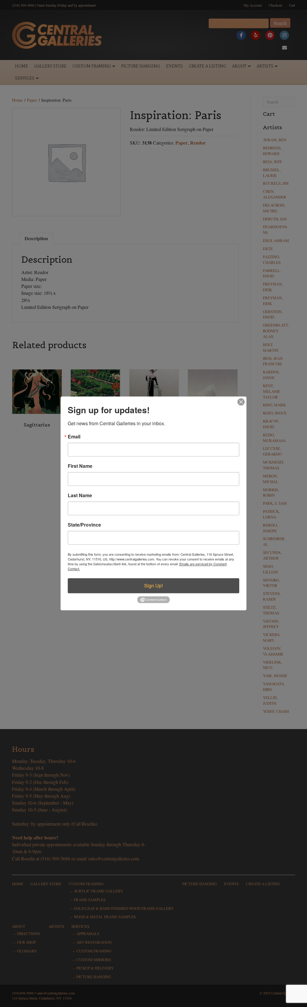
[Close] (241, 401)
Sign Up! (153, 585)
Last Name (80, 495)
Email (74, 436)
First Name (80, 466)
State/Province (84, 524)
